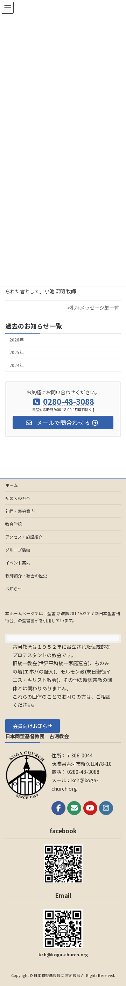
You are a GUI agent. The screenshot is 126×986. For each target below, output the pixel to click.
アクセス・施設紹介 (24, 537)
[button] (32, 726)
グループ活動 (17, 550)
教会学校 (13, 524)
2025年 (16, 353)
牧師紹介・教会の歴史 (26, 575)
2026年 (16, 340)
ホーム (11, 485)
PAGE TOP (116, 949)
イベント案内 (17, 563)
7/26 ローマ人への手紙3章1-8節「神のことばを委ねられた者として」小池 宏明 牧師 (62, 288)
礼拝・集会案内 (20, 511)
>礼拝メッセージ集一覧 (93, 307)
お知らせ (13, 588)
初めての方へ (17, 498)
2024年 (16, 365)
